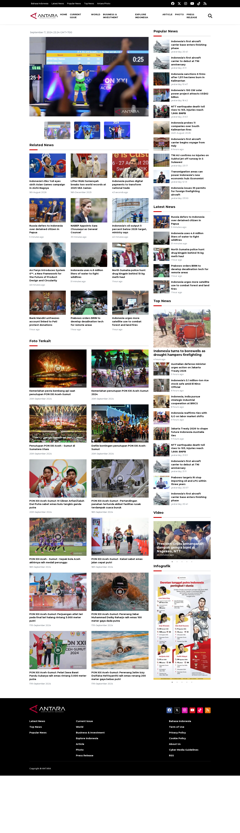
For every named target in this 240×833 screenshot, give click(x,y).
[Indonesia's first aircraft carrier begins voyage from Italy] (161, 143)
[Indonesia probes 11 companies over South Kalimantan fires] (161, 127)
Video (158, 513)
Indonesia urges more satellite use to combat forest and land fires (126, 321)
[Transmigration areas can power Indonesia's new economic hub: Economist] (161, 176)
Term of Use (176, 726)
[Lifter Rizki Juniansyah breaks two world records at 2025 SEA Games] (89, 165)
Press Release (192, 16)
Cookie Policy (177, 738)
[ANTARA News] (44, 15)
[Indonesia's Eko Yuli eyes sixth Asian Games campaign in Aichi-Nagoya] (47, 165)
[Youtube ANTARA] (192, 3)
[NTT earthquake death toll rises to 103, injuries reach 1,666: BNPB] (161, 111)
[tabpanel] (182, 540)
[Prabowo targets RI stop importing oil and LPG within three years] (161, 482)
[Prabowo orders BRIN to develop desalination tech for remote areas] (89, 302)
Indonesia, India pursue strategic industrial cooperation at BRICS (185, 400)
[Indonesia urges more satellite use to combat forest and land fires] (130, 302)
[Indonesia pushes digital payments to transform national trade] (130, 165)
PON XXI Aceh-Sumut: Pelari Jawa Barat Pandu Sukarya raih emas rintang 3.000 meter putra (57, 676)
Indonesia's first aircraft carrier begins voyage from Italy (188, 142)
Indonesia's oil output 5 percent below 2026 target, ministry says (129, 229)
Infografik (161, 566)
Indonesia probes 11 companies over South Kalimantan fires (185, 126)
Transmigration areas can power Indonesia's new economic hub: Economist (187, 175)
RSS (171, 755)
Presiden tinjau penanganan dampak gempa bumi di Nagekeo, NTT (180, 547)
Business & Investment (110, 16)
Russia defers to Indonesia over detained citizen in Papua (46, 229)
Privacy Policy (177, 732)
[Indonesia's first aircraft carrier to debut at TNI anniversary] (161, 62)
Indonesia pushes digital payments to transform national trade (127, 184)
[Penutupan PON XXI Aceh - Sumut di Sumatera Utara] (58, 423)
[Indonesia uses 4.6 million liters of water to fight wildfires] (89, 254)
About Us (175, 744)
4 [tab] (187, 561)
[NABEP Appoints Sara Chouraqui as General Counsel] (89, 210)
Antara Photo (103, 3)
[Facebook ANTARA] (172, 3)
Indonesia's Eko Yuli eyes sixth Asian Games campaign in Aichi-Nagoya (47, 184)
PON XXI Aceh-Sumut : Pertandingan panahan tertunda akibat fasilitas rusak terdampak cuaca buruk (116, 504)
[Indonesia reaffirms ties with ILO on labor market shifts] (161, 417)
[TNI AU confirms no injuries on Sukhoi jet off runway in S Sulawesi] (161, 160)
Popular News (74, 3)
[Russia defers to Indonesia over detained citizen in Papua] (47, 210)
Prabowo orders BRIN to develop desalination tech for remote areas (87, 321)
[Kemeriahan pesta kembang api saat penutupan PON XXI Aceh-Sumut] (58, 368)
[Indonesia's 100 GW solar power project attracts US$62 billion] (161, 94)
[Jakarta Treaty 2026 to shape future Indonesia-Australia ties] (161, 433)
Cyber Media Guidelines (183, 749)
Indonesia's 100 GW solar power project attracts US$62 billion (189, 94)
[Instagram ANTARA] (185, 3)
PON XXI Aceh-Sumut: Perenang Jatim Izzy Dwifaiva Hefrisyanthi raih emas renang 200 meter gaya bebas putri (118, 676)
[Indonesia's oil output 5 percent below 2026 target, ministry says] (130, 210)
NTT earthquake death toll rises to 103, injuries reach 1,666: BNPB (188, 110)
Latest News (58, 3)
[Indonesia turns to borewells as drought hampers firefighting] (182, 328)
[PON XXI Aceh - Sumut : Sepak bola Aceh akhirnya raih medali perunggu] (58, 536)
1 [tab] (172, 561)
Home (63, 14)
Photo (179, 14)
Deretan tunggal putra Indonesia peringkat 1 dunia (179, 670)
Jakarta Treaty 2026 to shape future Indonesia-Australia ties (189, 432)
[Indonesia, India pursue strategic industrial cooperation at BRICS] (161, 401)
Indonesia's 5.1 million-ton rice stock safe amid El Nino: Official (190, 384)
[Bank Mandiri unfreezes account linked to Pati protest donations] (47, 302)
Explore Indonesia (141, 16)
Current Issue (75, 16)
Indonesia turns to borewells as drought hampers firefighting (179, 353)
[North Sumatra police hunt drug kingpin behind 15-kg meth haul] (130, 254)
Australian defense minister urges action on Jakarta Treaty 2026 (188, 367)
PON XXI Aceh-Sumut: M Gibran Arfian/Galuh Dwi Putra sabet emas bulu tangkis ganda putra (56, 504)
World (95, 14)
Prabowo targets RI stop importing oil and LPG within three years (188, 481)
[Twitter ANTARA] (179, 3)
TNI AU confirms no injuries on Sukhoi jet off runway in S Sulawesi (190, 159)
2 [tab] (177, 561)
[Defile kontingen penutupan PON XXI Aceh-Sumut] (120, 423)
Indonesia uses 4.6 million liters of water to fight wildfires (87, 274)
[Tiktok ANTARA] (198, 3)
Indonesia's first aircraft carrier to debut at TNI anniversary (186, 61)
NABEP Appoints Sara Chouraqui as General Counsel (84, 229)
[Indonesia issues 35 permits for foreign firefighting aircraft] (161, 192)
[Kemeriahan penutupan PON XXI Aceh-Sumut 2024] (120, 368)
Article (167, 14)
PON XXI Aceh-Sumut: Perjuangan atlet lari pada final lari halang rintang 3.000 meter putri (56, 617)
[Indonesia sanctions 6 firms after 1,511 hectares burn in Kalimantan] (161, 78)
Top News (89, 3)
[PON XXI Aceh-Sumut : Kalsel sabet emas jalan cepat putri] (120, 536)
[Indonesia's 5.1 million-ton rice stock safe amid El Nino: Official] (161, 385)
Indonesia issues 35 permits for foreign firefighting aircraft (188, 191)
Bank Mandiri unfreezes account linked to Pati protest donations (44, 321)
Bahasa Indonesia (39, 3)
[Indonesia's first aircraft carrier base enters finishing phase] (161, 46)
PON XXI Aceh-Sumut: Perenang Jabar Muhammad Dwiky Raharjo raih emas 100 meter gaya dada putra (116, 617)
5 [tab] (191, 561)
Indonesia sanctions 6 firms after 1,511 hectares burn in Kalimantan (188, 77)
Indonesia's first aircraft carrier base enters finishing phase (188, 45)
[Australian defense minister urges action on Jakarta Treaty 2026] (161, 368)
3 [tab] (182, 561)
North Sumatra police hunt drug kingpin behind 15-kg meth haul (128, 274)
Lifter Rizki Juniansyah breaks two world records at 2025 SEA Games (88, 184)
